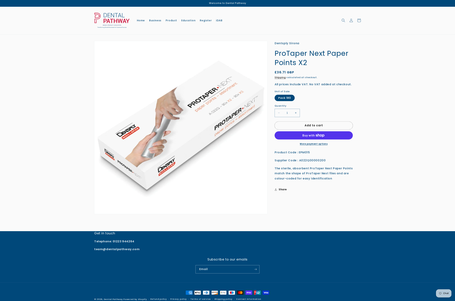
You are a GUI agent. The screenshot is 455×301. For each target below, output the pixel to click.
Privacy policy (178, 299)
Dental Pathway (113, 299)
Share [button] (283, 189)
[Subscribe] (255, 269)
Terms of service (200, 299)
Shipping (280, 77)
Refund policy (158, 299)
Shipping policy (223, 299)
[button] (343, 20)
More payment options (314, 143)
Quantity (280, 106)
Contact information (248, 299)
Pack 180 (284, 98)
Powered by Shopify (135, 299)
